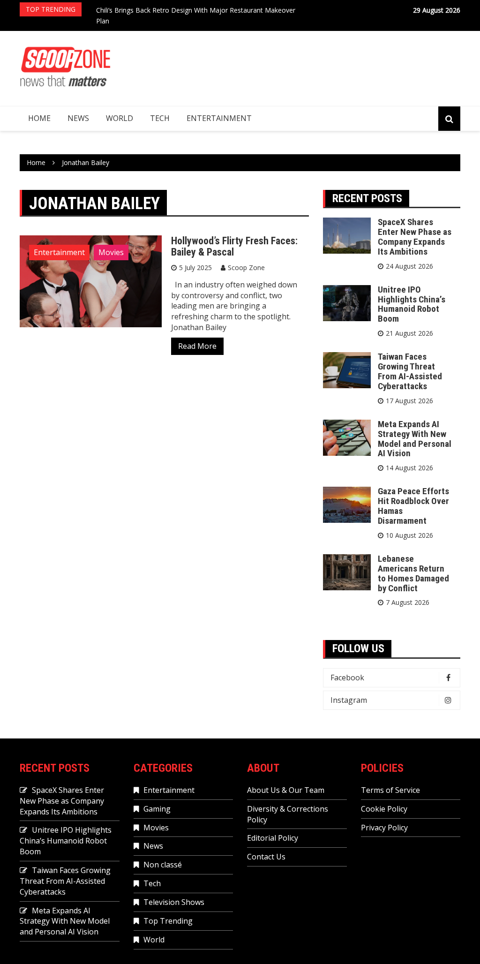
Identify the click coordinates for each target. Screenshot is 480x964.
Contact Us (266, 856)
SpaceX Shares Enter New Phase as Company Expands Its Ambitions (414, 237)
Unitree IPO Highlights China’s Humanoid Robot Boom (411, 304)
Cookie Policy (384, 809)
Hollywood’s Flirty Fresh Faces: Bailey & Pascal (234, 246)
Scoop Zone (246, 267)
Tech (160, 118)
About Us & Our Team (285, 790)
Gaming (157, 809)
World (119, 118)
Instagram (348, 700)
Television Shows (173, 902)
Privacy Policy (384, 827)
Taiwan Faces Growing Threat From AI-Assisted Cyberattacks (410, 371)
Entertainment (219, 118)
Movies (111, 252)
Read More (197, 346)
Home (39, 118)
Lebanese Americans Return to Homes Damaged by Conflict (413, 573)
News (78, 118)
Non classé (162, 864)
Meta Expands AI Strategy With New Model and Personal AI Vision (414, 439)
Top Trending (168, 921)
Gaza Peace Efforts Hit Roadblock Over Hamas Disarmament (413, 506)
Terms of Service (390, 790)
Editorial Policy (272, 838)
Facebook (347, 677)
